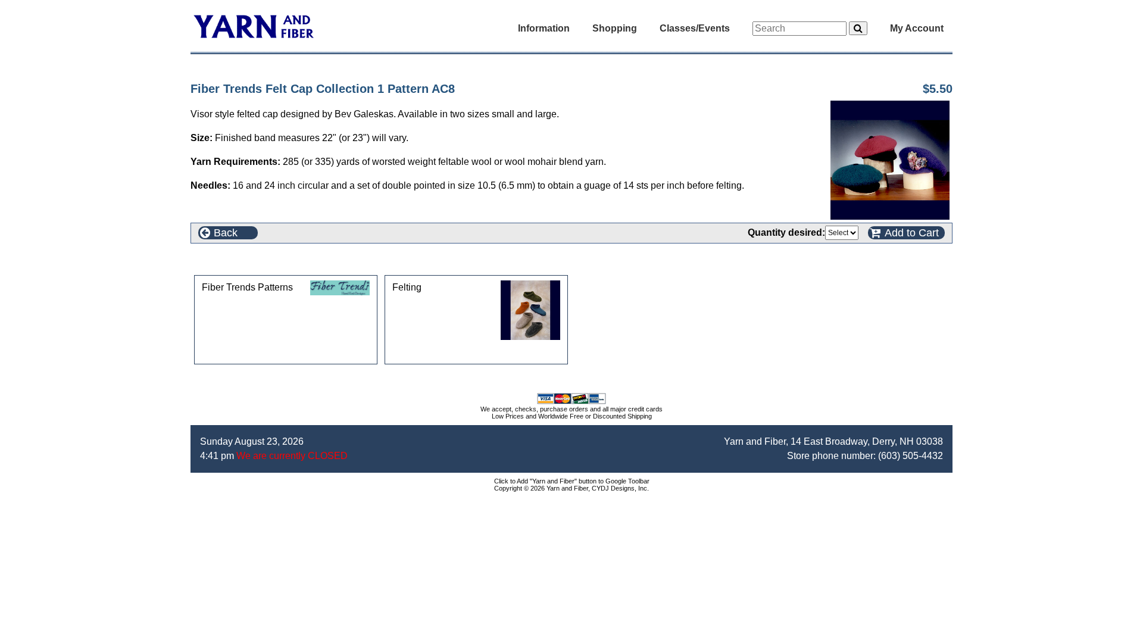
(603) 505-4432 (910, 456)
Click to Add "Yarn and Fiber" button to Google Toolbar (571, 481)
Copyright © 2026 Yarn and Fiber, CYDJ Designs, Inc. (571, 488)
